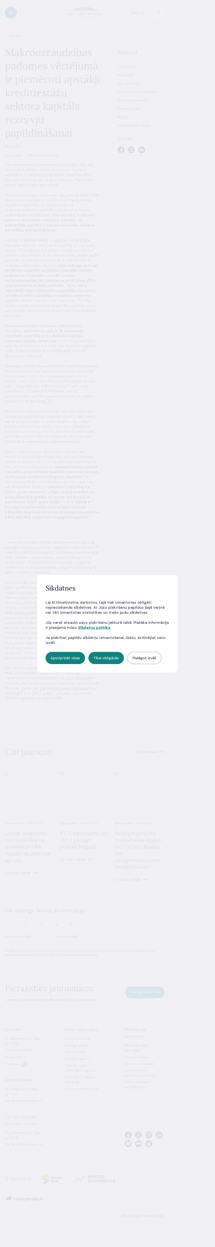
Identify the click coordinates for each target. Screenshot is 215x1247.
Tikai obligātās (106, 657)
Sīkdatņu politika (94, 627)
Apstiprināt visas (65, 657)
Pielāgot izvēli (144, 657)
